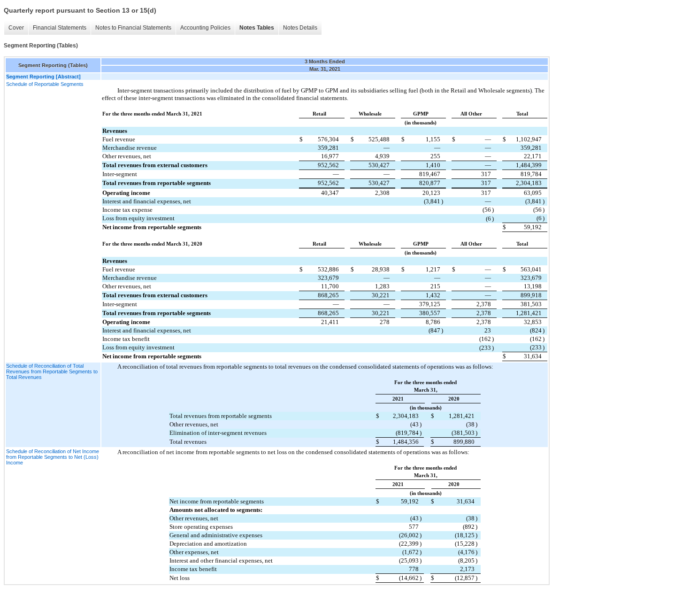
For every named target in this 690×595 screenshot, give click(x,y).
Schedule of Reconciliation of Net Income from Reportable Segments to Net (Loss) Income (52, 456)
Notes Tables (256, 27)
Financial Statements (59, 27)
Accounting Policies (205, 27)
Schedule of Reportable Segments (45, 84)
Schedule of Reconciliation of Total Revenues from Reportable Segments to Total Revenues (52, 371)
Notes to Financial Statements (133, 27)
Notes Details (300, 27)
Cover (16, 27)
